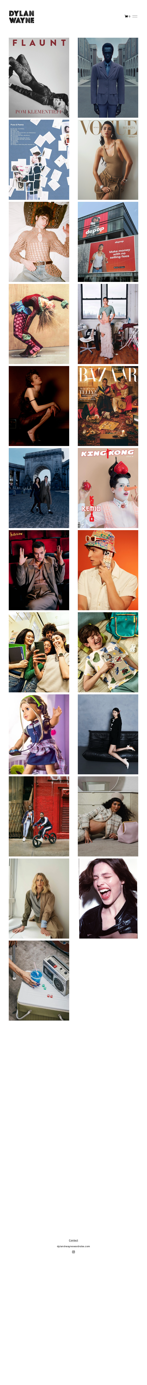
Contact (73, 1240)
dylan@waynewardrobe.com (73, 1246)
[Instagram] (73, 1251)
